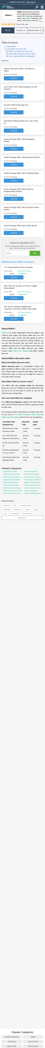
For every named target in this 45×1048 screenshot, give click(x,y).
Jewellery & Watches (12, 1037)
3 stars (8, 24)
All (7, 30)
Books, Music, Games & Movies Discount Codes (33, 477)
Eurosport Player (27, 513)
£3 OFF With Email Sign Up (16, 105)
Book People (7, 509)
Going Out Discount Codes (31, 474)
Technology (12, 1041)
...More (40, 21)
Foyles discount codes (10, 417)
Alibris (4, 333)
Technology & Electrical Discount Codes (32, 480)
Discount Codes (35, 30)
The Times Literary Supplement (24, 272)
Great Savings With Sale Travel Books (20, 226)
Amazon (27, 509)
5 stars (14, 24)
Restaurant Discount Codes (31, 485)
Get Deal (13, 78)
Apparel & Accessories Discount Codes (32, 482)
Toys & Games (33, 1041)
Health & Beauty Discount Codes (12, 488)
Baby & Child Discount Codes (32, 493)
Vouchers (20, 30)
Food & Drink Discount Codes (32, 488)
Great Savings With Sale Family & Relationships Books (18, 190)
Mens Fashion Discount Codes (11, 493)
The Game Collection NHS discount (29, 414)
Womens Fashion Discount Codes (30, 472)
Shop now (30, 2)
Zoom (5, 513)
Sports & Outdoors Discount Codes (31, 491)
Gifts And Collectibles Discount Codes (10, 482)
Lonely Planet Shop (25, 505)
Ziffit (14, 505)
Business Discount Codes (12, 490)
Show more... (22, 518)
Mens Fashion (33, 1046)
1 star (3, 24)
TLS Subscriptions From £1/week (18, 267)
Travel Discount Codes (11, 474)
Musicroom (18, 509)
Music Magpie (15, 513)
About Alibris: (11, 46)
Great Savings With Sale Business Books (22, 157)
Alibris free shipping (21, 351)
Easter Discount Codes (11, 480)
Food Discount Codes (11, 485)
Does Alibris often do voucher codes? (22, 54)
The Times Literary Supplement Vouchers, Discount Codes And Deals (20, 308)
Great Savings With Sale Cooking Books (21, 173)
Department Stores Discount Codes (10, 472)
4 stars (11, 24)
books (28, 18)
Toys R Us (6, 505)
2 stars (5, 24)
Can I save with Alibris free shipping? (22, 56)
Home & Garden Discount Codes (12, 477)
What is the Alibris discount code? (21, 51)
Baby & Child (11, 1046)
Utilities (33, 1037)
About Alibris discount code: (17, 49)
